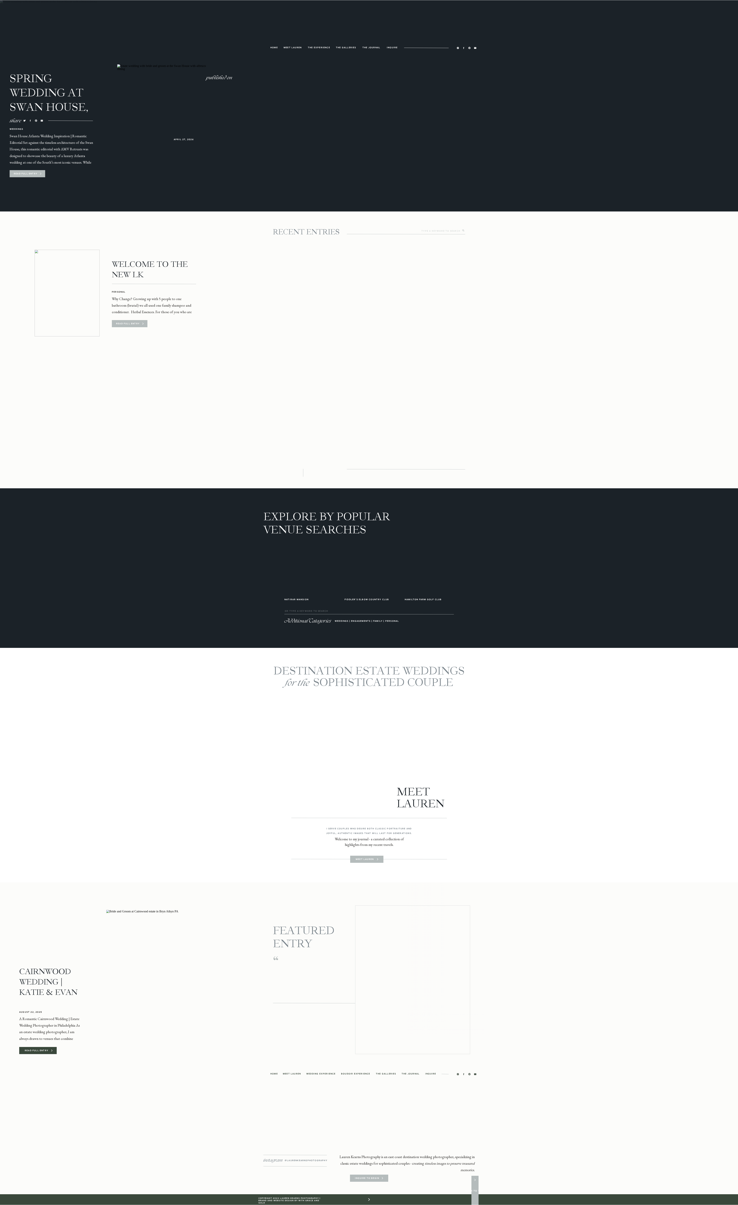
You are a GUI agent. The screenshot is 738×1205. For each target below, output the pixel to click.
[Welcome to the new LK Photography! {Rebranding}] (67, 293)
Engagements (361, 621)
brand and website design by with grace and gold (288, 1201)
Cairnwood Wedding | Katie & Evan (48, 981)
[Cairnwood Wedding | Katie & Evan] (159, 980)
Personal (119, 291)
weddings (342, 621)
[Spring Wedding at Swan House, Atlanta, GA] (40, 173)
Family (378, 621)
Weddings (16, 129)
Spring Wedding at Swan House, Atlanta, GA (49, 99)
